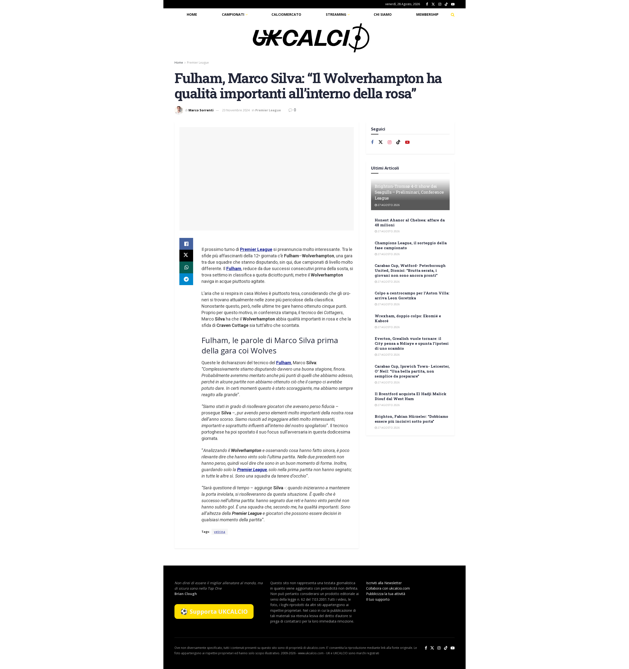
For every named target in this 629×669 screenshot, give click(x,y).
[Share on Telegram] (186, 279)
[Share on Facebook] (186, 244)
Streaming (336, 14)
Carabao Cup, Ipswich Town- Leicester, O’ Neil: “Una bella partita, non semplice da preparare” (412, 371)
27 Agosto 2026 (388, 205)
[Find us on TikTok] (446, 4)
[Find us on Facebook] (427, 4)
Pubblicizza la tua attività (385, 593)
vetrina (219, 532)
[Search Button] (453, 14)
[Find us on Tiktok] (398, 142)
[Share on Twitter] (186, 256)
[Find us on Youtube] (453, 4)
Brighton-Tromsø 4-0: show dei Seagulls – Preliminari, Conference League (409, 192)
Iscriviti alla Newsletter (384, 583)
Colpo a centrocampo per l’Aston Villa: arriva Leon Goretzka (412, 295)
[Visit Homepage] (311, 38)
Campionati (233, 14)
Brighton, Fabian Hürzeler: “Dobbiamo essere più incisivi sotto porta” (411, 419)
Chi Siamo (383, 14)
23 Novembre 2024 (236, 110)
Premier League (198, 62)
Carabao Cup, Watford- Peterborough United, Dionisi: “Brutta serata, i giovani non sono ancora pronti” (410, 270)
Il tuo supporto (378, 599)
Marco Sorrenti (201, 110)
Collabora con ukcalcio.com (388, 588)
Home (192, 14)
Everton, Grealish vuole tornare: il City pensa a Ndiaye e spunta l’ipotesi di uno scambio (412, 343)
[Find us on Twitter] (433, 4)
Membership (427, 14)
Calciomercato (286, 14)
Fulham (233, 268)
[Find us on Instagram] (439, 4)
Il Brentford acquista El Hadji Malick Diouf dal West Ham (410, 396)
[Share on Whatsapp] (186, 267)
